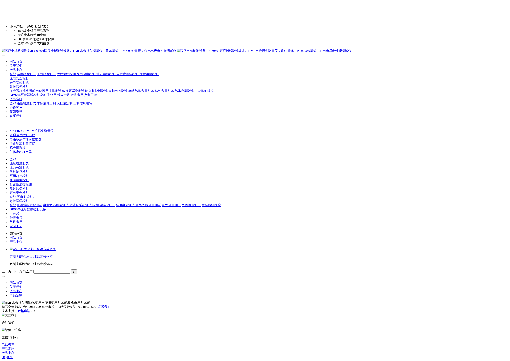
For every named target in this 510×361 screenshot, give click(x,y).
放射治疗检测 (19, 171)
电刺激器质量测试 (56, 205)
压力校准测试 (19, 167)
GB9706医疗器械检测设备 (28, 209)
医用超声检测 (19, 176)
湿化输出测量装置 (22, 143)
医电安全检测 (19, 192)
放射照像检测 (19, 188)
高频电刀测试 (125, 205)
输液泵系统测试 (80, 205)
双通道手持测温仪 (22, 135)
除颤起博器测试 (103, 205)
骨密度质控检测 (21, 184)
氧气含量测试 (171, 205)
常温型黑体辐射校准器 (25, 139)
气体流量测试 (191, 205)
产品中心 (16, 241)
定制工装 (16, 226)
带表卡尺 (16, 217)
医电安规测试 (26, 197)
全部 (13, 74)
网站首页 (16, 61)
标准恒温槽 (18, 147)
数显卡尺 (16, 222)
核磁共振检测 (19, 180)
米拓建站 (24, 311)
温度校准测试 (19, 163)
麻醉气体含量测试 (148, 205)
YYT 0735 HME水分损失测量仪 (32, 131)
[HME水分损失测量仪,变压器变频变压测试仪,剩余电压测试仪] (255, 51)
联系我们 (104, 306)
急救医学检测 (19, 201)
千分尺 (14, 213)
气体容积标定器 (21, 152)
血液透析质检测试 (29, 205)
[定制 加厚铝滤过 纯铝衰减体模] (33, 249)
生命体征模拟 (211, 205)
